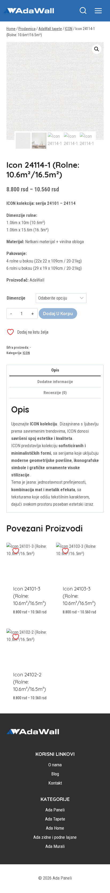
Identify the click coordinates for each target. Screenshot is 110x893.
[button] (96, 49)
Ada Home (55, 828)
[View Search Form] (83, 11)
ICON (26, 353)
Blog (55, 774)
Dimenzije (16, 298)
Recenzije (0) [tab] (55, 392)
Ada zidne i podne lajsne (55, 837)
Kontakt (55, 783)
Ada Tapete (55, 819)
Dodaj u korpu (58, 313)
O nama (55, 764)
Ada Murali (55, 846)
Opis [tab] (55, 370)
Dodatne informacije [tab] (55, 381)
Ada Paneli (55, 809)
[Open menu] (101, 10)
